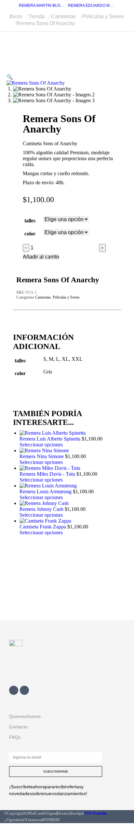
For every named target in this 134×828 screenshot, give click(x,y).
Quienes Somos (25, 716)
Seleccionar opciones (41, 444)
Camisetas (43, 297)
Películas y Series (66, 297)
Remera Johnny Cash (42, 509)
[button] (10, 77)
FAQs (14, 737)
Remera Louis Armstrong (46, 491)
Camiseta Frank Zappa (43, 526)
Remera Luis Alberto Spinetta (51, 439)
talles (29, 220)
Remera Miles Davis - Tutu (48, 474)
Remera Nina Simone (42, 456)
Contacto (18, 726)
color (29, 233)
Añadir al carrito (41, 257)
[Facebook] (13, 690)
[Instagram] (24, 690)
